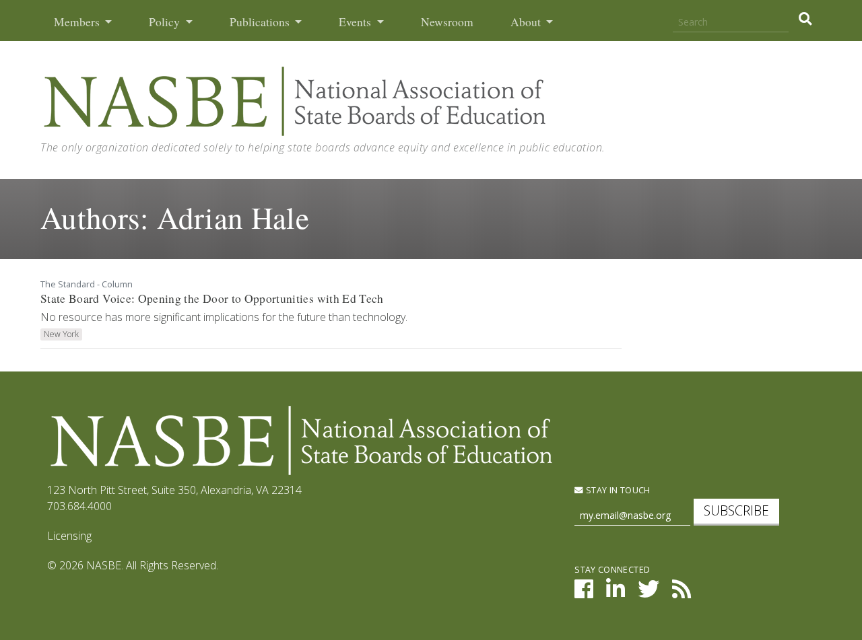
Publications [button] (261, 22)
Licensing (69, 535)
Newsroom (447, 22)
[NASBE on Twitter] (648, 592)
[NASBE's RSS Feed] (681, 592)
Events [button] (356, 22)
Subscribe (736, 510)
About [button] (526, 22)
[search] (805, 19)
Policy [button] (166, 22)
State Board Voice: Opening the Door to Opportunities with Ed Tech (212, 298)
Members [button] (78, 22)
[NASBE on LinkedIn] (615, 592)
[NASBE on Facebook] (583, 592)
